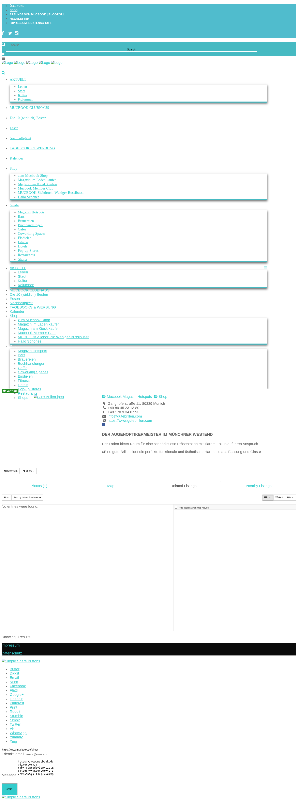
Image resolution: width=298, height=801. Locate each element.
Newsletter (19, 18)
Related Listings (183, 486)
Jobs (13, 10)
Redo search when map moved (193, 508)
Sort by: (26, 497)
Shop (162, 397)
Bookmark (11, 470)
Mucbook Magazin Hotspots (129, 397)
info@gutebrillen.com (125, 416)
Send (9, 789)
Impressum (11, 645)
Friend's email (13, 754)
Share (29, 470)
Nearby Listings (258, 486)
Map (110, 486)
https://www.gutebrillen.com (130, 421)
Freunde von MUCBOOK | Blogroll (37, 14)
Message (9, 775)
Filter (6, 497)
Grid (280, 497)
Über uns (17, 5)
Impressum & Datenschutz (30, 23)
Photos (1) (38, 486)
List (269, 497)
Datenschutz (12, 653)
